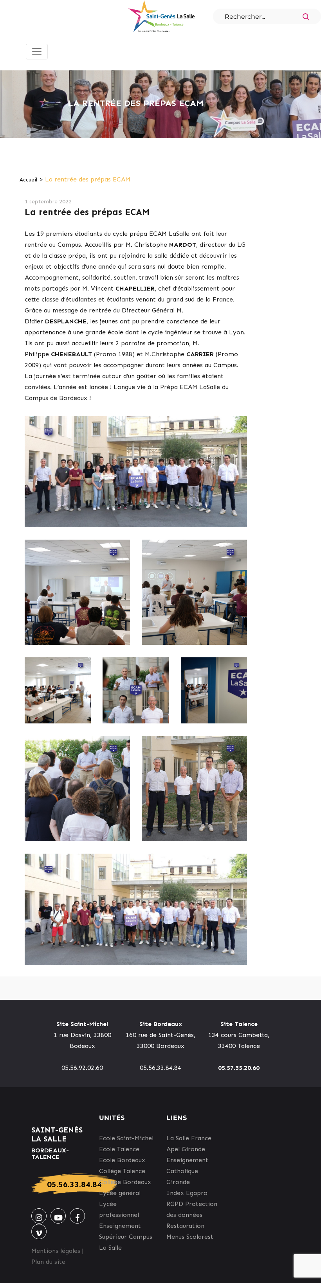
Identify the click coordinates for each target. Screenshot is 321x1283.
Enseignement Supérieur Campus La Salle (125, 1236)
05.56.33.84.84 (74, 1184)
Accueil (28, 180)
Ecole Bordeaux (122, 1160)
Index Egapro (186, 1193)
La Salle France (188, 1138)
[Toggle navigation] (37, 51)
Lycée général (120, 1193)
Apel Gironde (185, 1149)
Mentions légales (55, 1250)
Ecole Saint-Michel (126, 1138)
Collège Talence (122, 1171)
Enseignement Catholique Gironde (187, 1171)
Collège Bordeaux (125, 1182)
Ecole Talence (119, 1149)
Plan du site (48, 1261)
